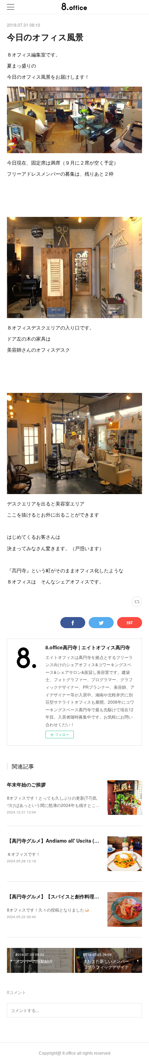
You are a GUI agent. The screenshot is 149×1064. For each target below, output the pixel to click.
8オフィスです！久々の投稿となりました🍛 (48, 910)
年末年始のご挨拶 (26, 784)
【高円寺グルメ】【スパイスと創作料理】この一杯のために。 (75, 896)
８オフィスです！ (23, 854)
